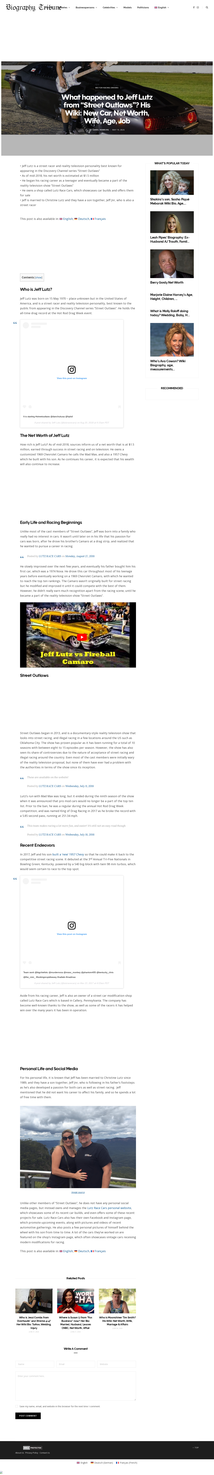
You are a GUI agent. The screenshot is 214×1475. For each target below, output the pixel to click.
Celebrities (109, 7)
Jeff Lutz (56, 422)
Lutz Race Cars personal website (109, 1208)
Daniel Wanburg (101, 129)
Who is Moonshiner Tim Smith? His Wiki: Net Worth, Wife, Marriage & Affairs (117, 1321)
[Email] (8, 201)
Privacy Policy (31, 1452)
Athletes (62, 7)
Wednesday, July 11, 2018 (79, 786)
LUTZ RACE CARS (50, 556)
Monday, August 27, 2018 (80, 556)
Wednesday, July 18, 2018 (79, 834)
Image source (78, 1192)
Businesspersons (85, 7)
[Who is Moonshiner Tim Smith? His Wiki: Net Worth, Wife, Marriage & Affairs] (117, 1301)
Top (196, 1447)
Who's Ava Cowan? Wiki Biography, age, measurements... (167, 365)
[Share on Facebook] (8, 176)
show (38, 277)
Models (127, 7)
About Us (19, 1452)
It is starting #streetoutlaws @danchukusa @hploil (48, 416)
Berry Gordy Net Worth (166, 282)
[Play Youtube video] (82, 637)
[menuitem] (162, 7)
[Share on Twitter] (8, 184)
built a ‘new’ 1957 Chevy (68, 854)
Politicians (143, 7)
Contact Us (45, 1452)
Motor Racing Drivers (106, 87)
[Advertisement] (107, 39)
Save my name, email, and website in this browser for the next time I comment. (60, 1406)
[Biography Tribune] (34, 7)
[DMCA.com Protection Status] (32, 1449)
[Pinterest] (8, 193)
